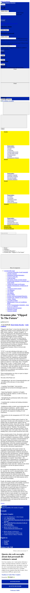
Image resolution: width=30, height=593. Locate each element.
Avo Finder (10, 291)
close (2, 128)
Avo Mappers (10, 290)
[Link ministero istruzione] (8, 3)
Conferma (9, 99)
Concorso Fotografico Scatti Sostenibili (17, 272)
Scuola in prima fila (12, 276)
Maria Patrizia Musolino (17, 325)
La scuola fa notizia (12, 300)
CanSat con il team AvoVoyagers (16, 284)
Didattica (6, 249)
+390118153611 (10, 518)
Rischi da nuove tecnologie (14, 308)
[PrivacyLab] (11, 577)
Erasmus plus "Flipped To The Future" (17, 297)
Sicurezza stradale (12, 311)
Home (5, 248)
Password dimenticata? (7, 17)
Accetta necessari (15, 586)
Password (19, 14)
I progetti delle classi (9, 251)
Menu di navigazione (15, 268)
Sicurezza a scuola (12, 309)
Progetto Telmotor (12, 273)
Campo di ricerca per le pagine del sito (11, 231)
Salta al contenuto (5, 1)
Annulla (3, 99)
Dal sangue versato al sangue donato (16, 279)
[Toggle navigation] (14, 121)
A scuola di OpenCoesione (14, 288)
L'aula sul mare (11, 278)
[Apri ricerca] (16, 108)
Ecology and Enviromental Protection (17, 296)
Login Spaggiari (15, 44)
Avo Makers (10, 293)
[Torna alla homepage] (15, 101)
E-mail (18, 38)
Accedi (3, 4)
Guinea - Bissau (11, 299)
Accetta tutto (15, 581)
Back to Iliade (11, 294)
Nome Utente (20, 12)
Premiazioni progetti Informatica (15, 275)
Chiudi (2, 55)
